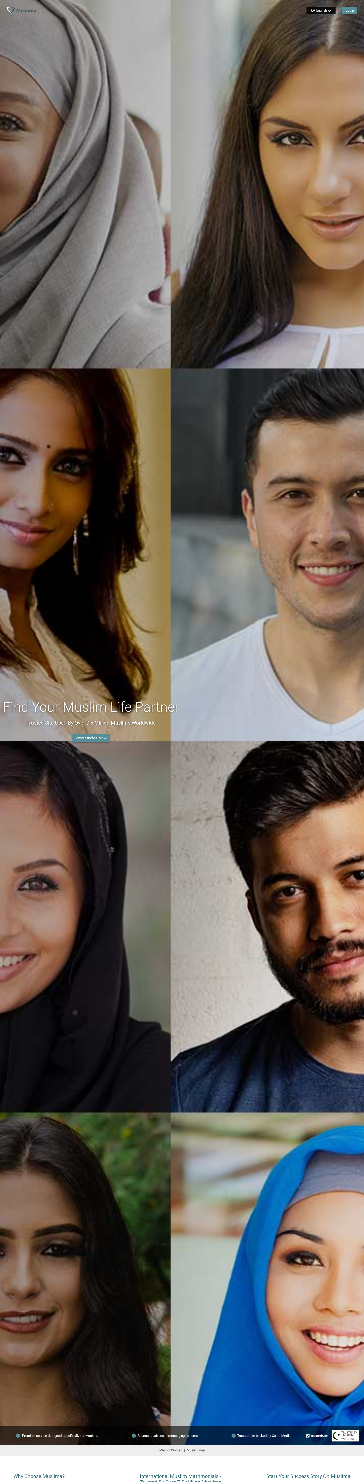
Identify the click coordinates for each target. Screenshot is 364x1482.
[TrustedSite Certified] (317, 1435)
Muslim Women (170, 1450)
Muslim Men (196, 1450)
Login (350, 10)
